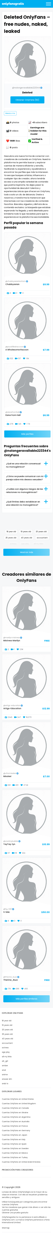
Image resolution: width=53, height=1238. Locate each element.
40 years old (26, 537)
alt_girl (5, 1061)
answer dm (7, 1079)
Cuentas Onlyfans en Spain (14, 1144)
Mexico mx (10, 113)
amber (5, 1065)
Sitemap (6, 1228)
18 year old (11, 531)
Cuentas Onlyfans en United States (18, 1099)
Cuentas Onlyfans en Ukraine (15, 1112)
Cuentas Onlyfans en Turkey (15, 1157)
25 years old (11, 537)
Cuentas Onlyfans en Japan (14, 1135)
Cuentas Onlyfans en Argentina (16, 1117)
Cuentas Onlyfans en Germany (16, 1130)
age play (25, 544)
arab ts (5, 1083)
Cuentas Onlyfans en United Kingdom (19, 1103)
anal (4, 1070)
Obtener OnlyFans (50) (27, 99)
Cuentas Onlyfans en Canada (15, 1108)
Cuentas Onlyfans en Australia (15, 1121)
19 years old (26, 531)
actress (13, 544)
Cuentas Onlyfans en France (15, 1126)
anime (5, 1074)
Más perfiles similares (26, 998)
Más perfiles (27, 434)
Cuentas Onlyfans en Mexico (15, 1153)
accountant (42, 537)
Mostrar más (26, 552)
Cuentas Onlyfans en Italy (13, 1139)
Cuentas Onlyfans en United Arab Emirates (21, 1162)
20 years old (41, 531)
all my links (38, 544)
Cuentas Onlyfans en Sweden (15, 1148)
